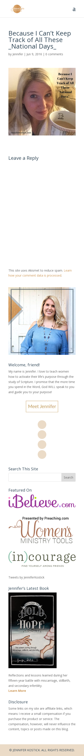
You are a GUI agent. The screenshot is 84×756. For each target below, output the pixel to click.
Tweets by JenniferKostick (26, 577)
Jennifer (17, 54)
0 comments (54, 54)
